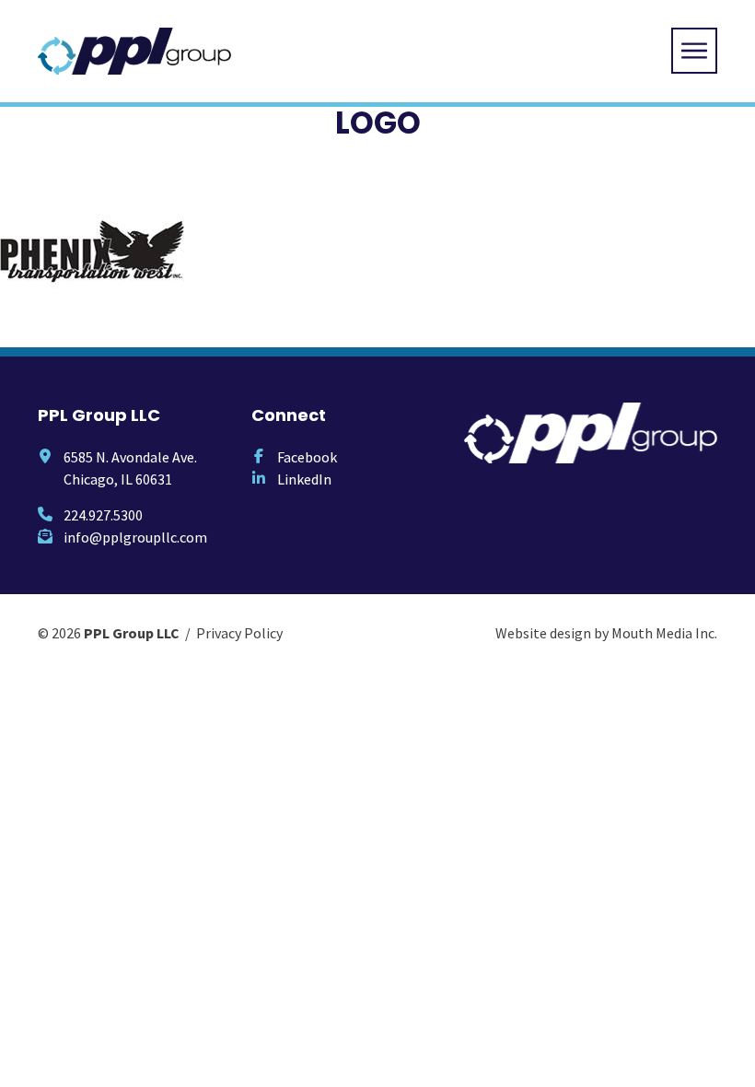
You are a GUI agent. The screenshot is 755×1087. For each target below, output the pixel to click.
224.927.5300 (103, 515)
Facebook (307, 457)
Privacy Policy (239, 633)
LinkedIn (304, 479)
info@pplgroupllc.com (135, 537)
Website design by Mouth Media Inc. (606, 633)
